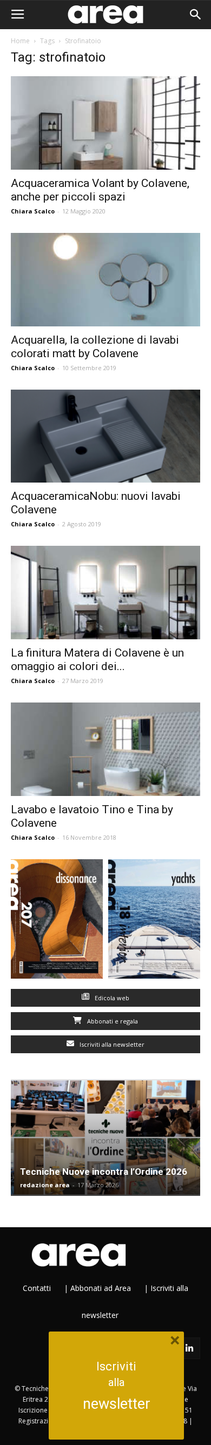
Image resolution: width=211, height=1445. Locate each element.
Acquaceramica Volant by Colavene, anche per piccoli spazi (100, 190)
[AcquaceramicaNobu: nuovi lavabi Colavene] (105, 436)
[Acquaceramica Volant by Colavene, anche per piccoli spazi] (105, 123)
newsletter (116, 1404)
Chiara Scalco (33, 211)
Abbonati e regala (111, 1021)
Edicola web (111, 998)
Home (20, 40)
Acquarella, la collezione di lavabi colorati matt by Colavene (95, 346)
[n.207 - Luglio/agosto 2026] (57, 921)
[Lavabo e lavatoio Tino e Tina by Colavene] (105, 749)
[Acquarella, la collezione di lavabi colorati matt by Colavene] (105, 279)
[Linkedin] (189, 1348)
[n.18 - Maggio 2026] (154, 921)
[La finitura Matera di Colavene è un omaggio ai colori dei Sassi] (105, 592)
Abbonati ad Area (100, 1288)
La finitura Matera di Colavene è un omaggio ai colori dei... (97, 659)
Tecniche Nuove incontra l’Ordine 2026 (103, 1171)
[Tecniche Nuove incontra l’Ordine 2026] (105, 1137)
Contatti (37, 1288)
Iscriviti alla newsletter (111, 1044)
